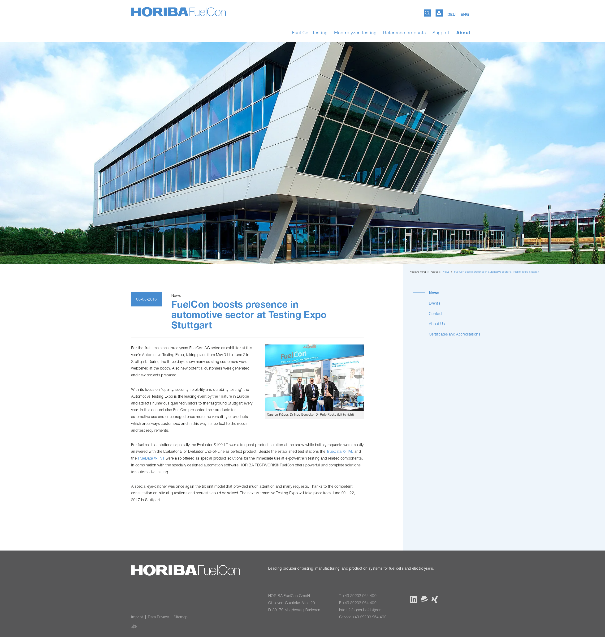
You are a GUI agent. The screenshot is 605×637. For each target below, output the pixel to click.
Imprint (137, 617)
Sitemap (180, 617)
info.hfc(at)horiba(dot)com (360, 610)
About (463, 32)
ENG (465, 14)
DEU (452, 14)
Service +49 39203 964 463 (362, 617)
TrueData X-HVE (339, 451)
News (446, 271)
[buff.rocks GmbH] (134, 626)
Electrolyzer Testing (355, 32)
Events (434, 303)
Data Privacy (158, 617)
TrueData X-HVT (151, 458)
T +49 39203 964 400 (357, 596)
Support (441, 32)
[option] (302, 153)
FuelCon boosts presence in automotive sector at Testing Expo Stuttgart (496, 271)
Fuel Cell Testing (310, 32)
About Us (437, 324)
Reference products (404, 32)
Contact (435, 313)
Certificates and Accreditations (454, 334)
